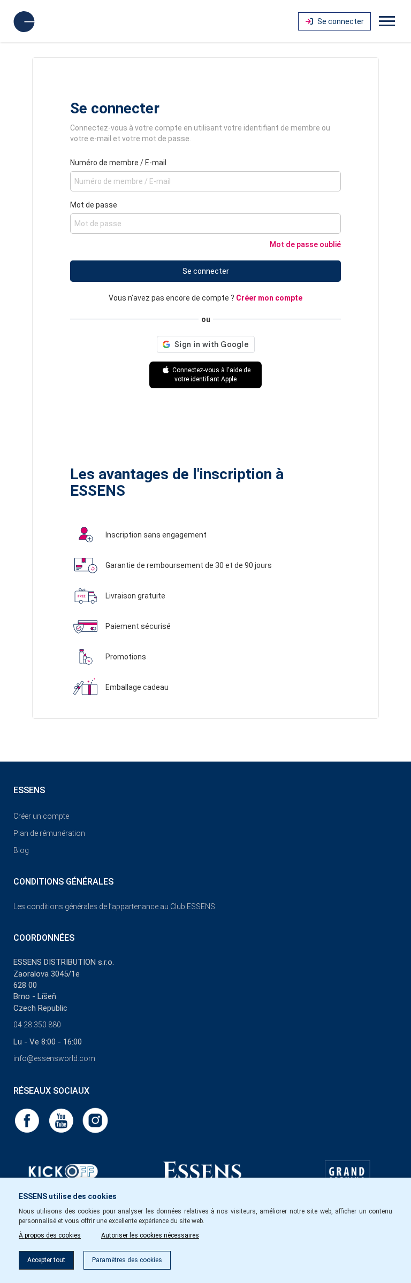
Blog (21, 850)
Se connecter (205, 271)
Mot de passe (93, 205)
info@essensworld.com (54, 1058)
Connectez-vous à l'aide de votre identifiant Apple (210, 374)
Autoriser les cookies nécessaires (150, 1235)
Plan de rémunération (49, 833)
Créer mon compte (269, 298)
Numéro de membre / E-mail (118, 162)
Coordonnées (43, 938)
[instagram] (95, 1120)
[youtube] (62, 1120)
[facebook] (27, 1120)
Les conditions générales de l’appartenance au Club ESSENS (114, 906)
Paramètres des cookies (127, 1260)
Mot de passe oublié (305, 244)
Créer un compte (41, 816)
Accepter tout (46, 1260)
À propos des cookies (50, 1235)
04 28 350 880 (37, 1024)
